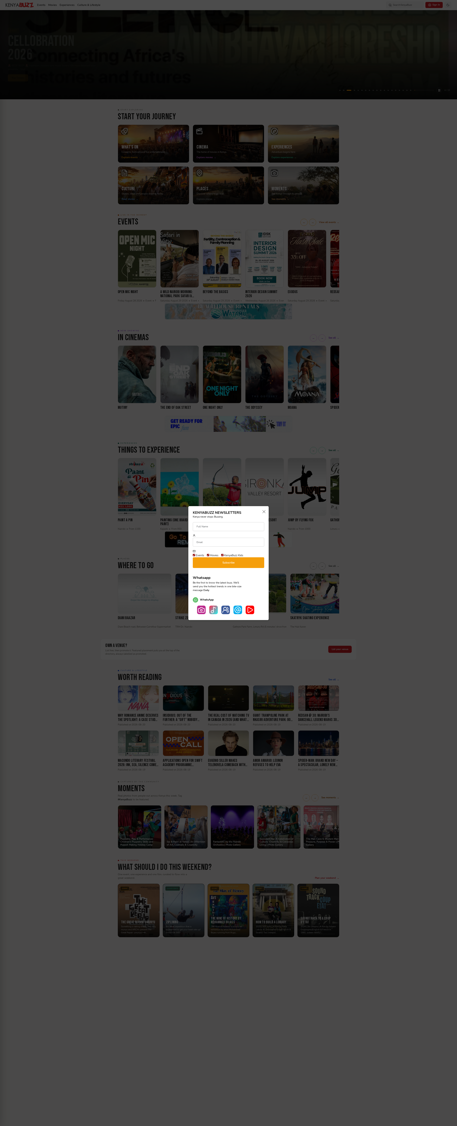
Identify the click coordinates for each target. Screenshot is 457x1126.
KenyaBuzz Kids (233, 555)
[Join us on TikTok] (213, 610)
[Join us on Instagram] (201, 610)
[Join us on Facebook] (225, 610)
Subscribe (228, 562)
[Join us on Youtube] (250, 610)
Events (199, 555)
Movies (213, 555)
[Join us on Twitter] (237, 610)
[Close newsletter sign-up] (263, 512)
